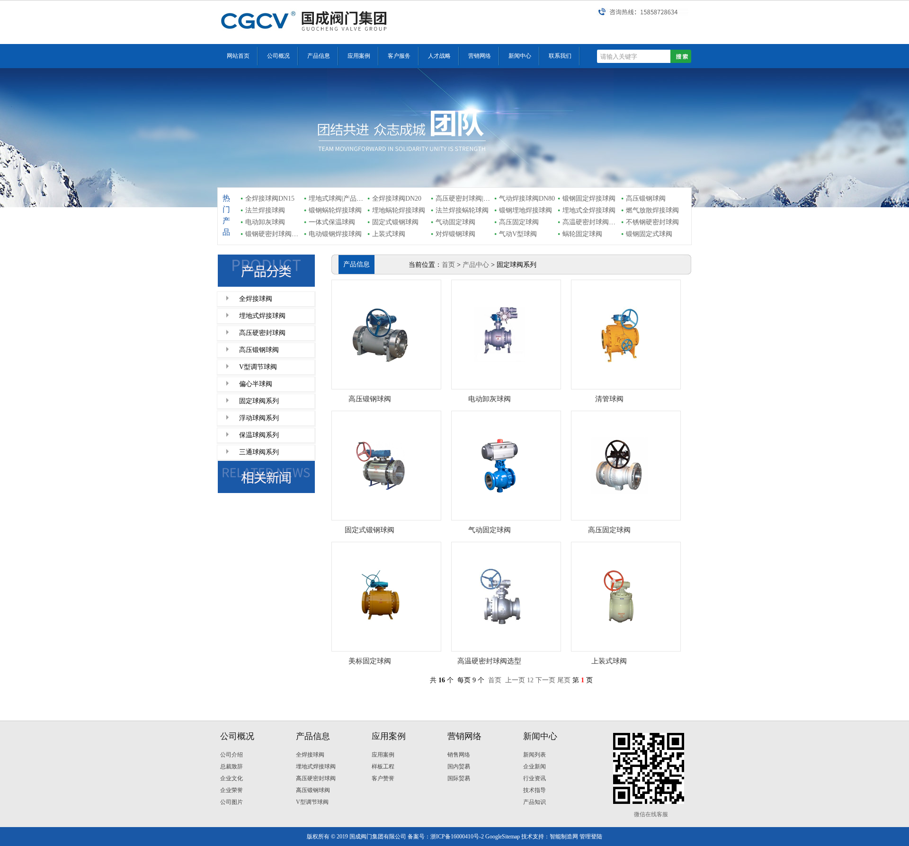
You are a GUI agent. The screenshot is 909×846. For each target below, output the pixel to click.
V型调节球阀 (258, 366)
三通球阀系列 (259, 452)
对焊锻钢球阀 (455, 234)
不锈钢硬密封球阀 (652, 222)
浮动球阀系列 (259, 418)
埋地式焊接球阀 (262, 315)
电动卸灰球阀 (265, 222)
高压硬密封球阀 (262, 332)
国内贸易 (458, 766)
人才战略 (439, 56)
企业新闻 (534, 766)
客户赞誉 (383, 778)
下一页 (545, 680)
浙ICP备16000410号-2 (457, 836)
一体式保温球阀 (332, 222)
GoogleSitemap (502, 836)
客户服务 (399, 56)
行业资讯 (534, 778)
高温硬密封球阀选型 (592, 222)
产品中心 (476, 264)
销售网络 (458, 754)
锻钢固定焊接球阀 (588, 198)
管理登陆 (590, 836)
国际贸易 (458, 778)
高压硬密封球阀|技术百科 (473, 198)
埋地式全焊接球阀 (588, 210)
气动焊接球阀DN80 (527, 198)
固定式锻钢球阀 (395, 222)
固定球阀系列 (259, 401)
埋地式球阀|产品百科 (339, 198)
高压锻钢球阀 (646, 198)
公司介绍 (231, 754)
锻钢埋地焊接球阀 (525, 210)
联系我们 (560, 56)
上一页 (515, 680)
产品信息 (318, 56)
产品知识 (534, 802)
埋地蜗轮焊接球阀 (398, 210)
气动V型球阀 (518, 234)
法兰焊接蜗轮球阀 (462, 210)
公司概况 (278, 56)
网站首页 (238, 56)
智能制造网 (564, 836)
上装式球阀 (388, 234)
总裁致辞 (231, 766)
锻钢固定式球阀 (649, 234)
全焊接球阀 (255, 298)
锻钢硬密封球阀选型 (275, 234)
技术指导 (534, 790)
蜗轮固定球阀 (582, 234)
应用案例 (359, 56)
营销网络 (479, 56)
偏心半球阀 (255, 384)
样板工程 (383, 766)
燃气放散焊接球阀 (652, 210)
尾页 (563, 680)
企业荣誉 (231, 790)
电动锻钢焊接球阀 (335, 234)
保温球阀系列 (259, 435)
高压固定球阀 (519, 222)
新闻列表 (534, 754)
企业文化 (231, 778)
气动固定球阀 (455, 222)
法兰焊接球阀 (265, 210)
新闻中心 (519, 56)
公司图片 (231, 802)
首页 (448, 264)
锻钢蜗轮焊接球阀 (335, 210)
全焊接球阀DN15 (269, 198)
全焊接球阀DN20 (396, 198)
